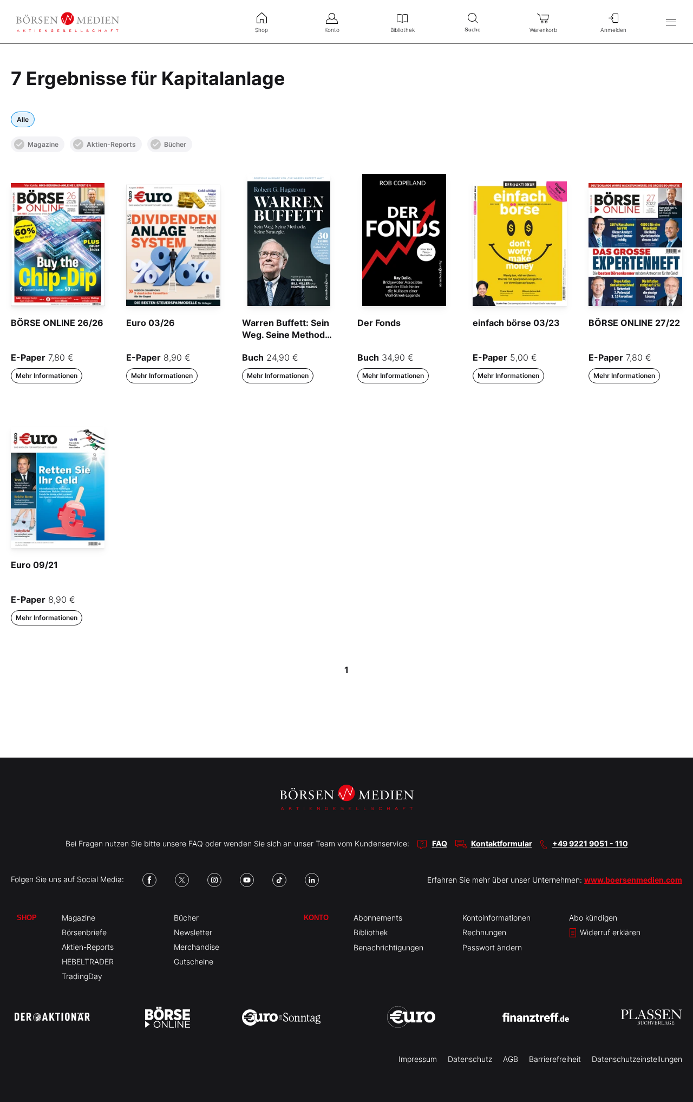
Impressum (417, 1059)
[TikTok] (279, 880)
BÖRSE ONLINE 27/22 (634, 322)
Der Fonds (379, 322)
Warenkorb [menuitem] (543, 30)
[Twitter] (182, 880)
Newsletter (193, 932)
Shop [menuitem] (261, 30)
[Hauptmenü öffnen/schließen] (671, 22)
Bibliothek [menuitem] (402, 30)
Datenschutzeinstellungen (637, 1059)
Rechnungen (484, 932)
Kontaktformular (501, 843)
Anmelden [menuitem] (613, 30)
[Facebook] (149, 880)
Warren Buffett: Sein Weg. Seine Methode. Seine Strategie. (287, 335)
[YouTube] (247, 880)
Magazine (43, 144)
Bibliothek (371, 932)
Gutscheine (193, 961)
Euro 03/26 (150, 322)
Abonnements (378, 917)
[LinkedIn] (312, 880)
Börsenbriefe (84, 932)
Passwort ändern (492, 947)
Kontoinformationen (496, 917)
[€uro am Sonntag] (281, 1017)
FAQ (439, 843)
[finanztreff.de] (535, 1017)
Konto (316, 918)
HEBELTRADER (88, 961)
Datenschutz (470, 1059)
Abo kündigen (593, 917)
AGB (510, 1059)
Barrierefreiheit (555, 1059)
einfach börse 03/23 (516, 322)
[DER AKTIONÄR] (52, 1017)
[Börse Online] (167, 1017)
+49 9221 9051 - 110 (590, 843)
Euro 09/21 (34, 564)
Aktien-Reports (111, 144)
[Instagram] (214, 880)
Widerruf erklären (609, 932)
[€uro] (411, 1017)
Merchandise (196, 946)
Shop (27, 918)
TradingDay (82, 976)
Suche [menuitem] (473, 29)
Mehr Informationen (46, 375)
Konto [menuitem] (331, 30)
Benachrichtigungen (388, 947)
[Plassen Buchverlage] (651, 1017)
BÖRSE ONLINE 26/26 (57, 322)
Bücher (175, 144)
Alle (23, 119)
